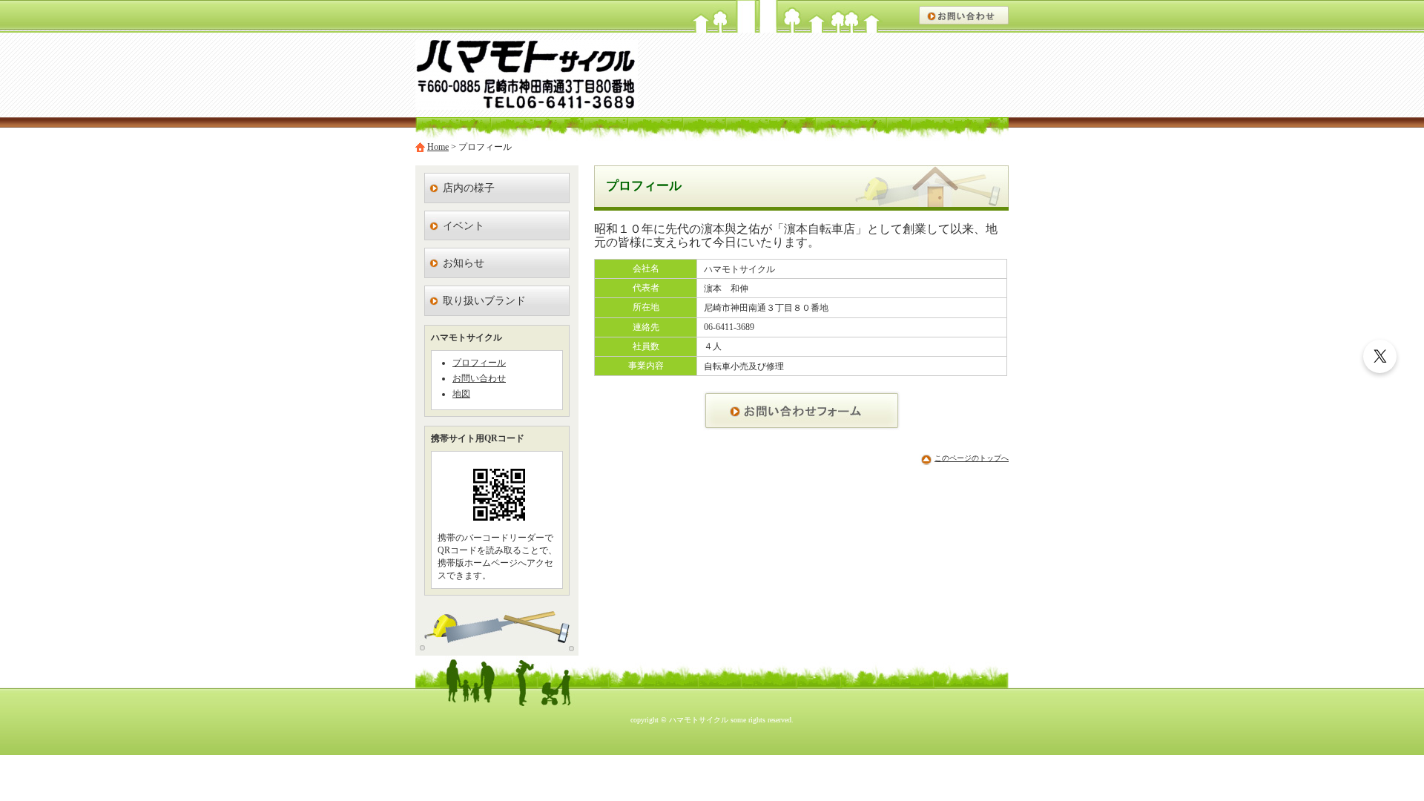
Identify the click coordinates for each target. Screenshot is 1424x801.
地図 (461, 394)
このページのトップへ (971, 458)
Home (438, 147)
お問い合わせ (479, 378)
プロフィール (479, 362)
